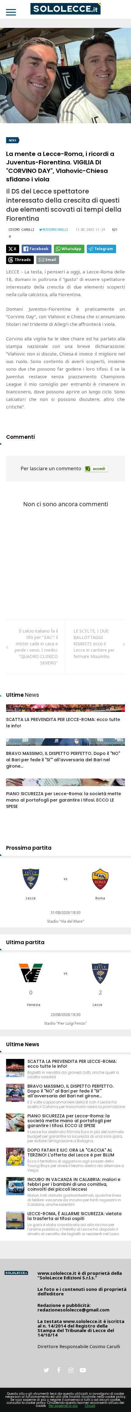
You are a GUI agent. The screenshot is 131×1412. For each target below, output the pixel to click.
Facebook (39, 248)
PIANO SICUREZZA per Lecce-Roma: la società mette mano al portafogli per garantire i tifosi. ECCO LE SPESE (63, 800)
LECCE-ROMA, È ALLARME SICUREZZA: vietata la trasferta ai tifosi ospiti (74, 1216)
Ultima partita (25, 942)
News (12, 140)
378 (16, 748)
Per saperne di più (63, 1406)
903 (16, 788)
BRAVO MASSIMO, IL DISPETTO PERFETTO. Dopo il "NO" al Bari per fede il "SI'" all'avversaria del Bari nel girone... (63, 759)
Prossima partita (28, 847)
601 (16, 714)
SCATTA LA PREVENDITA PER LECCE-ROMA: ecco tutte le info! (72, 1063)
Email (50, 259)
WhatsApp (71, 248)
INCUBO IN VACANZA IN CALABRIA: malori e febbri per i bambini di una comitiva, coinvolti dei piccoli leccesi (73, 1184)
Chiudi (90, 1406)
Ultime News (22, 1044)
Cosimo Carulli (21, 229)
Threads (23, 259)
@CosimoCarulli (55, 229)
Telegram (103, 248)
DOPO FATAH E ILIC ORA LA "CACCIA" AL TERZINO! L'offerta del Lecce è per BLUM (70, 1152)
